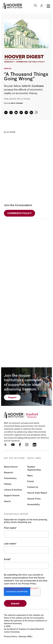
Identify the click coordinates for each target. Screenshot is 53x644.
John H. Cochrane (16, 103)
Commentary (10, 478)
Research (8, 472)
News (30, 475)
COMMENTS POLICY (19, 213)
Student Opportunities (34, 468)
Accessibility (33, 504)
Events (30, 481)
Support (12, 397)
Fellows (7, 483)
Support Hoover (12, 495)
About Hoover (11, 466)
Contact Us (32, 486)
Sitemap (22, 636)
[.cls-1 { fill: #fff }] (21, 112)
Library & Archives (13, 489)
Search (7, 501)
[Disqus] (26, 254)
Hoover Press (34, 498)
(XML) (29, 636)
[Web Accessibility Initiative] (12, 6)
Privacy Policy (10, 636)
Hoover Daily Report (37, 492)
